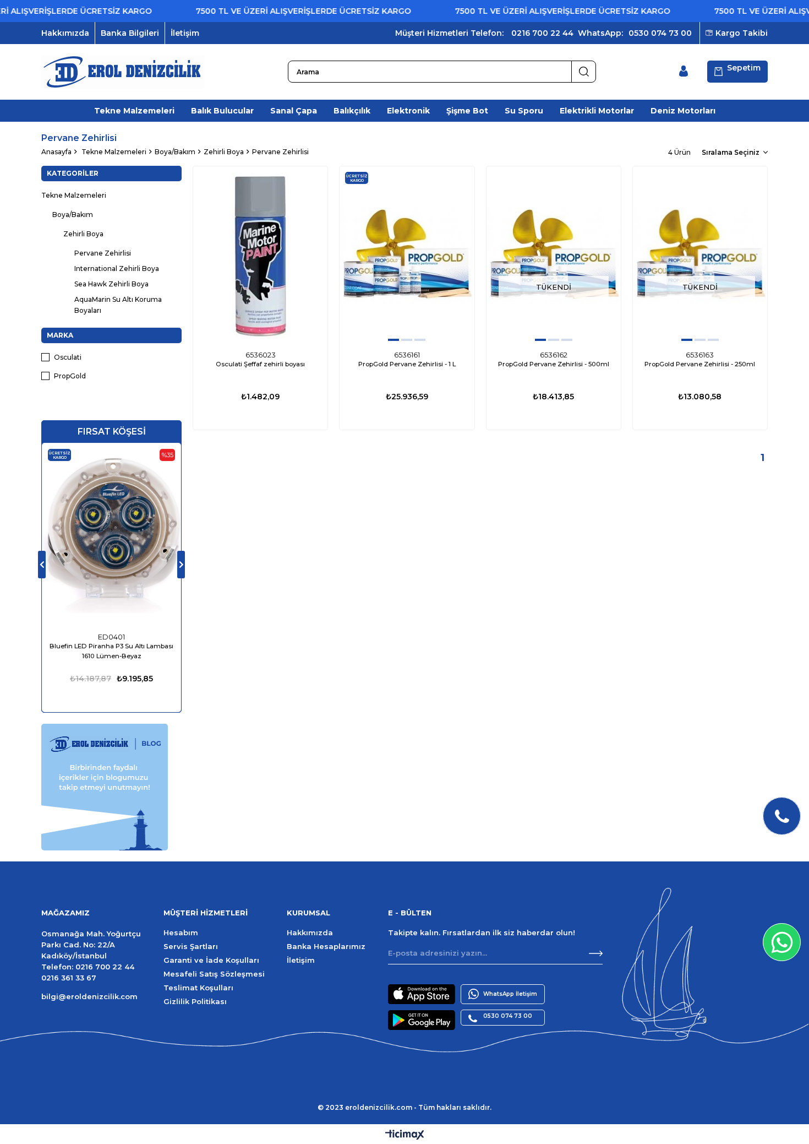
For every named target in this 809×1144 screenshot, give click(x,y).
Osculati (67, 357)
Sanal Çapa (293, 111)
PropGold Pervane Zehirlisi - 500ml (553, 364)
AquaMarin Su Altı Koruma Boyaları (118, 305)
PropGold (70, 376)
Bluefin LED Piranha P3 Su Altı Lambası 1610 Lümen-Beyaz (111, 651)
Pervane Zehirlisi (102, 253)
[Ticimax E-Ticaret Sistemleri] (404, 1135)
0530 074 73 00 (660, 33)
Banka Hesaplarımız (326, 946)
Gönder (596, 953)
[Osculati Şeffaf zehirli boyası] (260, 255)
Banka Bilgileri (130, 33)
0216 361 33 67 (68, 977)
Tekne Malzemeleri (134, 111)
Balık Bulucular (222, 111)
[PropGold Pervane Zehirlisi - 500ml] (554, 255)
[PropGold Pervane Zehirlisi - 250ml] (700, 255)
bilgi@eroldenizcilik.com (89, 996)
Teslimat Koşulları (198, 987)
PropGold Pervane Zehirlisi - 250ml (699, 364)
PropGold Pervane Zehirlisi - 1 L (407, 364)
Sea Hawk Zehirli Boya (111, 284)
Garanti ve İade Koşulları (211, 960)
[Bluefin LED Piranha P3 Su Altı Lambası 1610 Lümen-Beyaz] (111, 535)
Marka (60, 335)
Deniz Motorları (683, 111)
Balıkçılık (352, 111)
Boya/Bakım (72, 214)
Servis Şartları (190, 946)
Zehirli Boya (83, 234)
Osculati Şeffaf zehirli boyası (260, 364)
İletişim (185, 33)
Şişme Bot (467, 111)
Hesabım (180, 932)
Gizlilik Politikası (195, 1001)
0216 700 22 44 (542, 33)
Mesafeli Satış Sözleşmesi (214, 973)
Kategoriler (73, 173)
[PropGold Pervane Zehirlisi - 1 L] (407, 255)
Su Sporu (524, 111)
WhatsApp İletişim (510, 993)
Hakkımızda (65, 33)
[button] (393, 340)
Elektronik (408, 111)
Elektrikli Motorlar (597, 111)
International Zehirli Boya (116, 268)
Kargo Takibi (741, 33)
